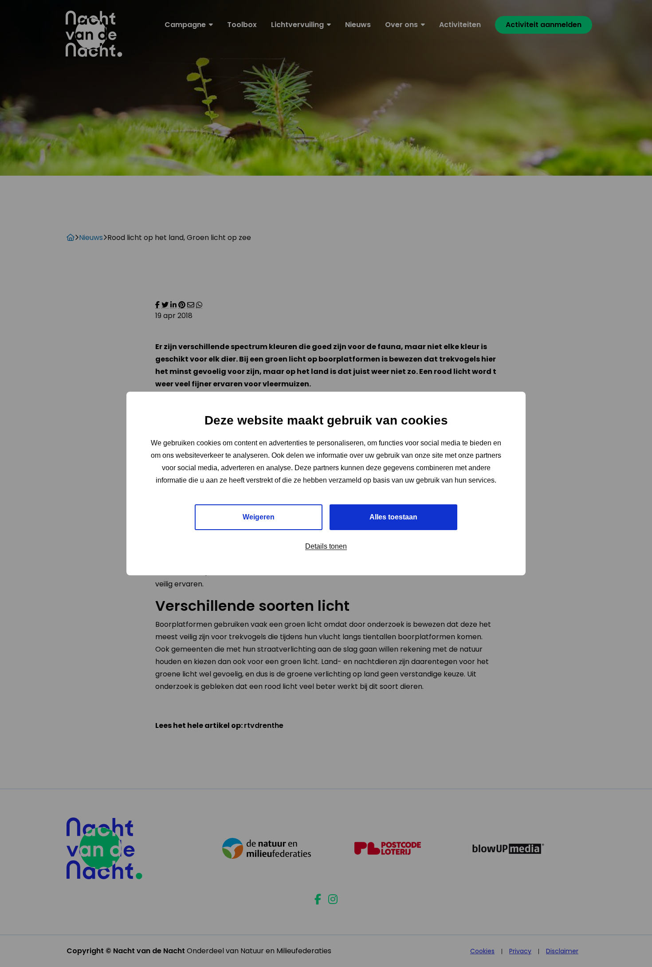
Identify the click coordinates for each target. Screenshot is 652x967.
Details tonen (326, 546)
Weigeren (259, 517)
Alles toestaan (393, 517)
